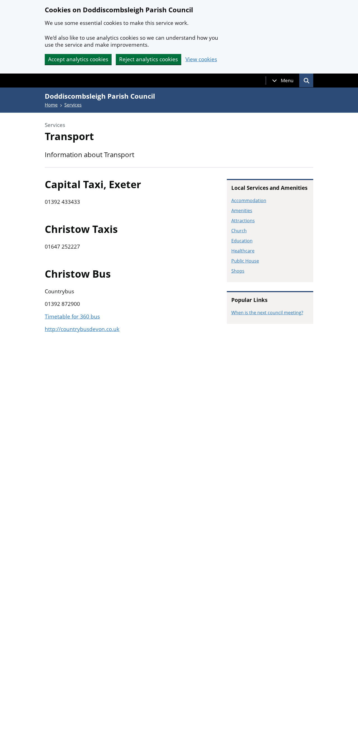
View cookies (201, 59)
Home (51, 105)
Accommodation (248, 200)
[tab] (282, 81)
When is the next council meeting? (267, 313)
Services (73, 105)
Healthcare (243, 251)
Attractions (243, 221)
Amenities (241, 210)
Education (242, 241)
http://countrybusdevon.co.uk (82, 329)
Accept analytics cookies (78, 59)
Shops (237, 271)
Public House (245, 261)
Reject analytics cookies (148, 59)
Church (239, 231)
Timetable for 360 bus (72, 316)
